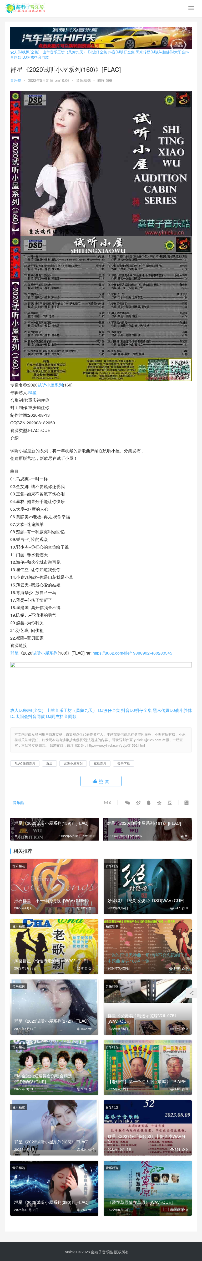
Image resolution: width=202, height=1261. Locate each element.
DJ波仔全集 (97, 51)
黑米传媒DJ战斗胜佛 (153, 51)
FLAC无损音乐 (24, 763)
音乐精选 (83, 80)
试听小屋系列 (50, 385)
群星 (32, 392)
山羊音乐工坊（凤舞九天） (65, 51)
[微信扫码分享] (127, 802)
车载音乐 (100, 763)
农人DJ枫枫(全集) (24, 51)
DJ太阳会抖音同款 (27, 716)
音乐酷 (15, 80)
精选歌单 (112, 926)
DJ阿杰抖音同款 (35, 57)
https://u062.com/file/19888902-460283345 (132, 653)
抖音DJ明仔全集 (121, 51)
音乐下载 (123, 763)
